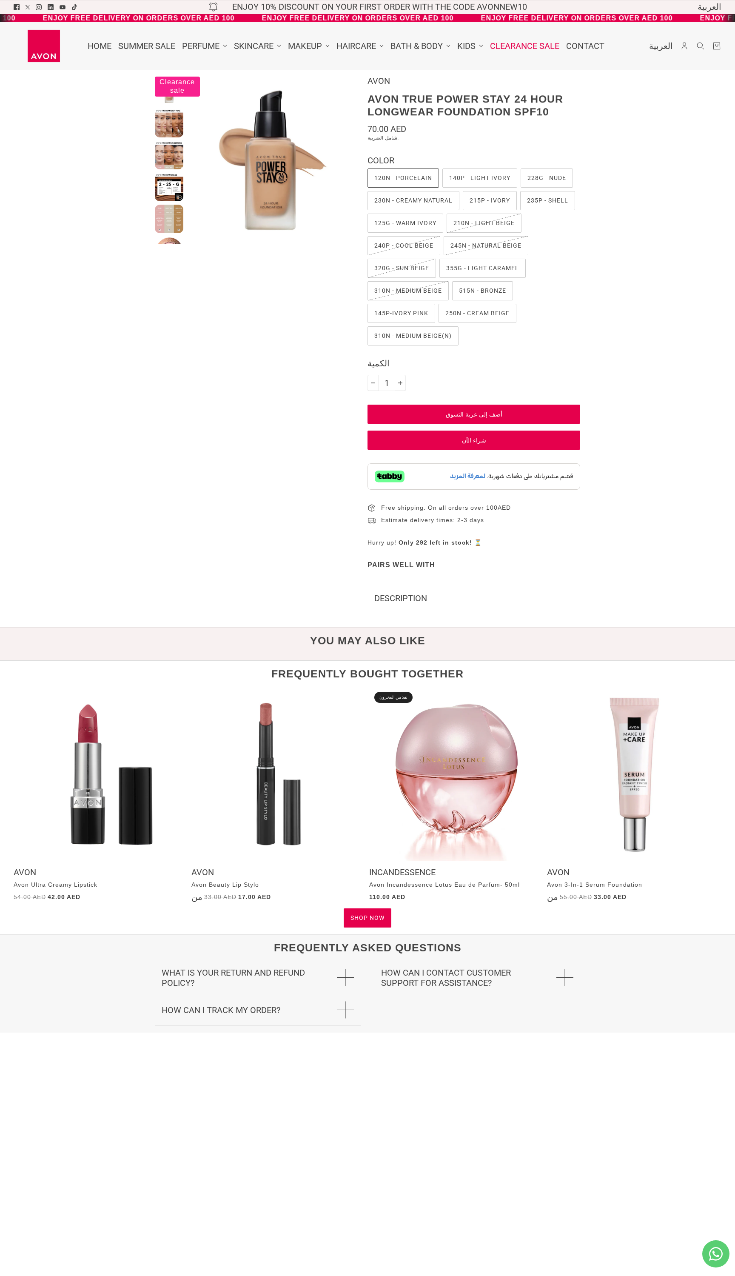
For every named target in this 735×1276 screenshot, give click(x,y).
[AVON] (44, 46)
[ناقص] (373, 383)
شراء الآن (474, 440)
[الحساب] (684, 46)
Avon (379, 81)
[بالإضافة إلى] (400, 383)
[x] (27, 7)
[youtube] (62, 7)
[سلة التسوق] (716, 46)
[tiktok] (74, 7)
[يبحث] (700, 46)
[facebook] (16, 7)
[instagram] (38, 7)
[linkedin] (50, 7)
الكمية (379, 363)
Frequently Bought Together (367, 673)
